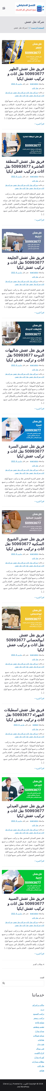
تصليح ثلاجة (39, 1022)
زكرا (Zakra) (7, 1084)
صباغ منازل (39, 1031)
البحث (42, 978)
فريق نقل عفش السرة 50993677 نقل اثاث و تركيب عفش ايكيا (26, 451)
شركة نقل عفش (35, 96)
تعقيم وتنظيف (38, 1027)
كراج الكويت (39, 1053)
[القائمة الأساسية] (4, 8)
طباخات (41, 1040)
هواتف (41, 1070)
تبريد (42, 1009)
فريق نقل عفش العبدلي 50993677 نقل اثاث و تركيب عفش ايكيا (25, 811)
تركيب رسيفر (38, 1018)
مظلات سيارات (38, 1061)
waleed (35, 725)
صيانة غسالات (38, 1035)
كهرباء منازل (39, 1057)
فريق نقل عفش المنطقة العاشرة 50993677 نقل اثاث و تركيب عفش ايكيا (24, 166)
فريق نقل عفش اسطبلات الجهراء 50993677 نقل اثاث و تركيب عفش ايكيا (24, 715)
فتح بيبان (40, 1044)
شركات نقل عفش (19, 93)
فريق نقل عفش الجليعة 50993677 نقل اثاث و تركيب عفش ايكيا (25, 262)
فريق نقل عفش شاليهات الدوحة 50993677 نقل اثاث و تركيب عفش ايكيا (24, 355)
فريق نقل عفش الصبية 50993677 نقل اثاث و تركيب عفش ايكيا (26, 903)
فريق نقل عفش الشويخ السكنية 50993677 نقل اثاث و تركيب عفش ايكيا (24, 544)
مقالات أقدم (38, 964)
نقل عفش (18, 96)
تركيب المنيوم (38, 1014)
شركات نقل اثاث (32, 93)
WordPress (25, 1087)
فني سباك (40, 1048)
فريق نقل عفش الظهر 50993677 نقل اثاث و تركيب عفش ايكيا (26, 73)
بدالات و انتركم (38, 1005)
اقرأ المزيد (40, 124)
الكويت (25, 1084)
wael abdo (34, 84)
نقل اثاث (35, 88)
